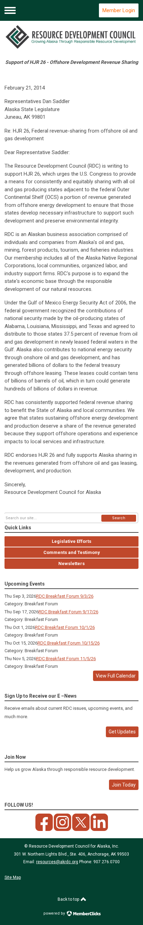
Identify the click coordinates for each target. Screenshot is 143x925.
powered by (54, 913)
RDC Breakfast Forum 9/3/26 (64, 596)
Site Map (13, 877)
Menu (10, 10)
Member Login (118, 10)
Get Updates (122, 731)
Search (118, 518)
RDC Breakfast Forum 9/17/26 (68, 611)
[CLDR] (71, 37)
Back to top (69, 899)
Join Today (124, 785)
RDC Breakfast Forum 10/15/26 (68, 643)
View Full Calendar (116, 676)
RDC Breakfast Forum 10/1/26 (65, 627)
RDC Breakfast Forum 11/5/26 (66, 658)
